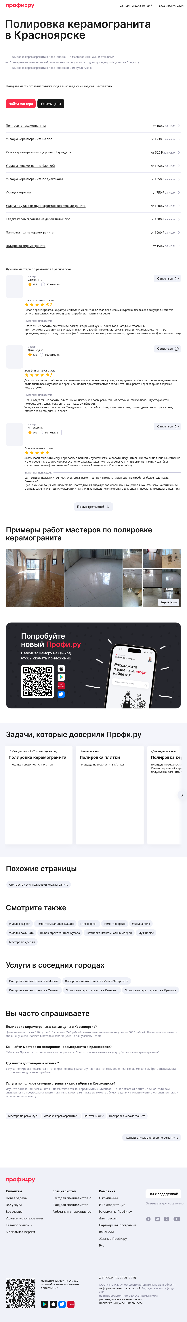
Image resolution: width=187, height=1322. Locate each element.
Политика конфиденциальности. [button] (121, 1303)
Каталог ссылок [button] (17, 1225)
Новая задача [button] (16, 1198)
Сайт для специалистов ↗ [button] (72, 1198)
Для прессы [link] (108, 1218)
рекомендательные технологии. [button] (120, 1299)
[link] (21, 103)
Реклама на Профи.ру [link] (115, 1211)
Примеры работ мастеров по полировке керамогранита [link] (79, 533)
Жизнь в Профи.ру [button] (113, 1238)
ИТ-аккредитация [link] (112, 1205)
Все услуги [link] (14, 1205)
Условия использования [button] (24, 1218)
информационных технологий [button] (119, 1288)
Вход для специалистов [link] (70, 1205)
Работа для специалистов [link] (71, 1211)
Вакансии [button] (106, 1232)
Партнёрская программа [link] (118, 1225)
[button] (167, 278)
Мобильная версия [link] (20, 1232)
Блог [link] (102, 1245)
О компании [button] (108, 1198)
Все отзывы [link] (14, 1211)
